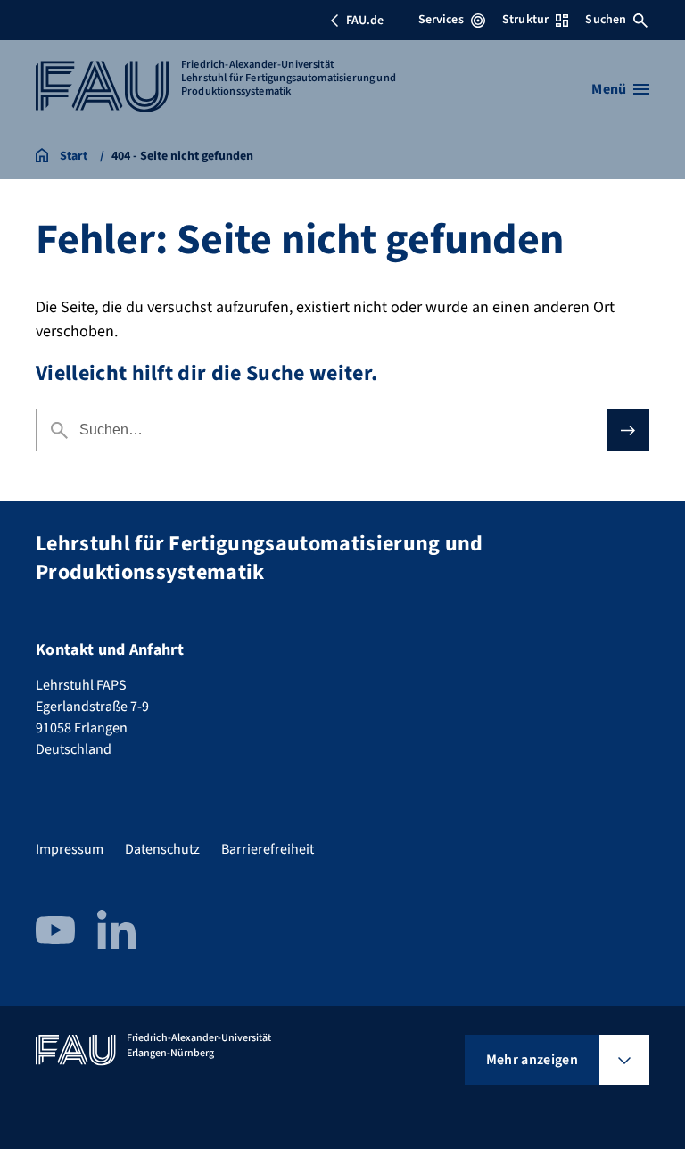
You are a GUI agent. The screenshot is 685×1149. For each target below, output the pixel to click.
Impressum (69, 849)
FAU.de (365, 20)
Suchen (605, 20)
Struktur (525, 20)
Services (441, 20)
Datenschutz (162, 849)
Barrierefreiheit (267, 849)
